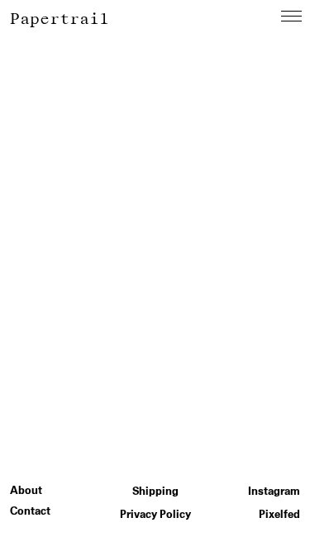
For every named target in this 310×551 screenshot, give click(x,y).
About (26, 490)
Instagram (274, 491)
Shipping (155, 491)
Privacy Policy (155, 514)
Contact (30, 511)
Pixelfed (279, 514)
